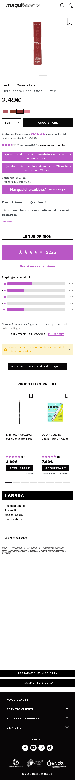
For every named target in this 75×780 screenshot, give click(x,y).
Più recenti (56, 334)
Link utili (14, 728)
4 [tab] (33, 482)
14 (36, 134)
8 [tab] (66, 482)
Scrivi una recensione (37, 266)
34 (42, 134)
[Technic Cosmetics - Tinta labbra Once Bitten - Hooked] (13, 111)
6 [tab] (50, 482)
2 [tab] (43, 75)
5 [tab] (41, 482)
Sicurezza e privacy (23, 718)
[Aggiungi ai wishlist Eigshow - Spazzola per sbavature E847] (19, 395)
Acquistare (19, 468)
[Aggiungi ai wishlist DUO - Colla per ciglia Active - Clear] (55, 395)
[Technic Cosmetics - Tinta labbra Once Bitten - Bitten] (20, 111)
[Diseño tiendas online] (56, 763)
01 (32, 134)
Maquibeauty (18, 699)
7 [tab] (58, 482)
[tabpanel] (37, 43)
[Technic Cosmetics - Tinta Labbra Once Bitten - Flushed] (27, 111)
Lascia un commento (51, 144)
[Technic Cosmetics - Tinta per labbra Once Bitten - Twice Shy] (5, 111)
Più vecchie (37, 334)
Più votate (18, 334)
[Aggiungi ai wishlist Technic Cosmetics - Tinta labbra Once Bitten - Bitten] (69, 21)
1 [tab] (8, 482)
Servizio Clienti (20, 709)
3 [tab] (25, 482)
